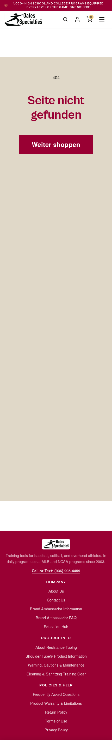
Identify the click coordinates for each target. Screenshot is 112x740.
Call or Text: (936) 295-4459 (56, 570)
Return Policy (56, 712)
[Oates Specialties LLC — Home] (23, 19)
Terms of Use (56, 721)
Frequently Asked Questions (56, 694)
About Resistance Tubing (56, 647)
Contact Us (56, 600)
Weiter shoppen (56, 144)
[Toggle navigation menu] (102, 19)
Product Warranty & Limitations (56, 703)
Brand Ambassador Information (56, 608)
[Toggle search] (65, 19)
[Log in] (77, 19)
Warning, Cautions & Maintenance (56, 665)
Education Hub (56, 626)
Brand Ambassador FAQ (56, 617)
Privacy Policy (56, 729)
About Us (56, 591)
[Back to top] (102, 733)
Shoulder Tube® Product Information (56, 656)
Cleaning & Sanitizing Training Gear (56, 673)
